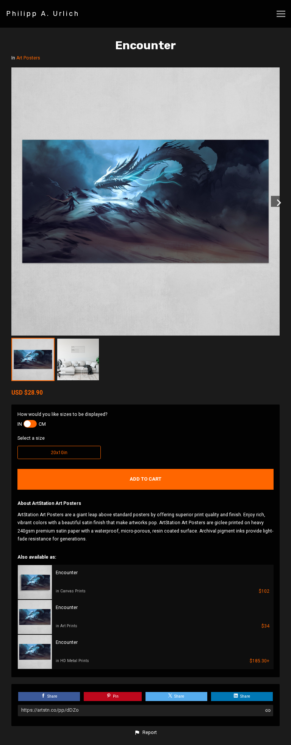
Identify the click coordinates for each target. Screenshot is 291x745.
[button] (145, 732)
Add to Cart (145, 479)
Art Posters (28, 58)
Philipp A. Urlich (43, 13)
